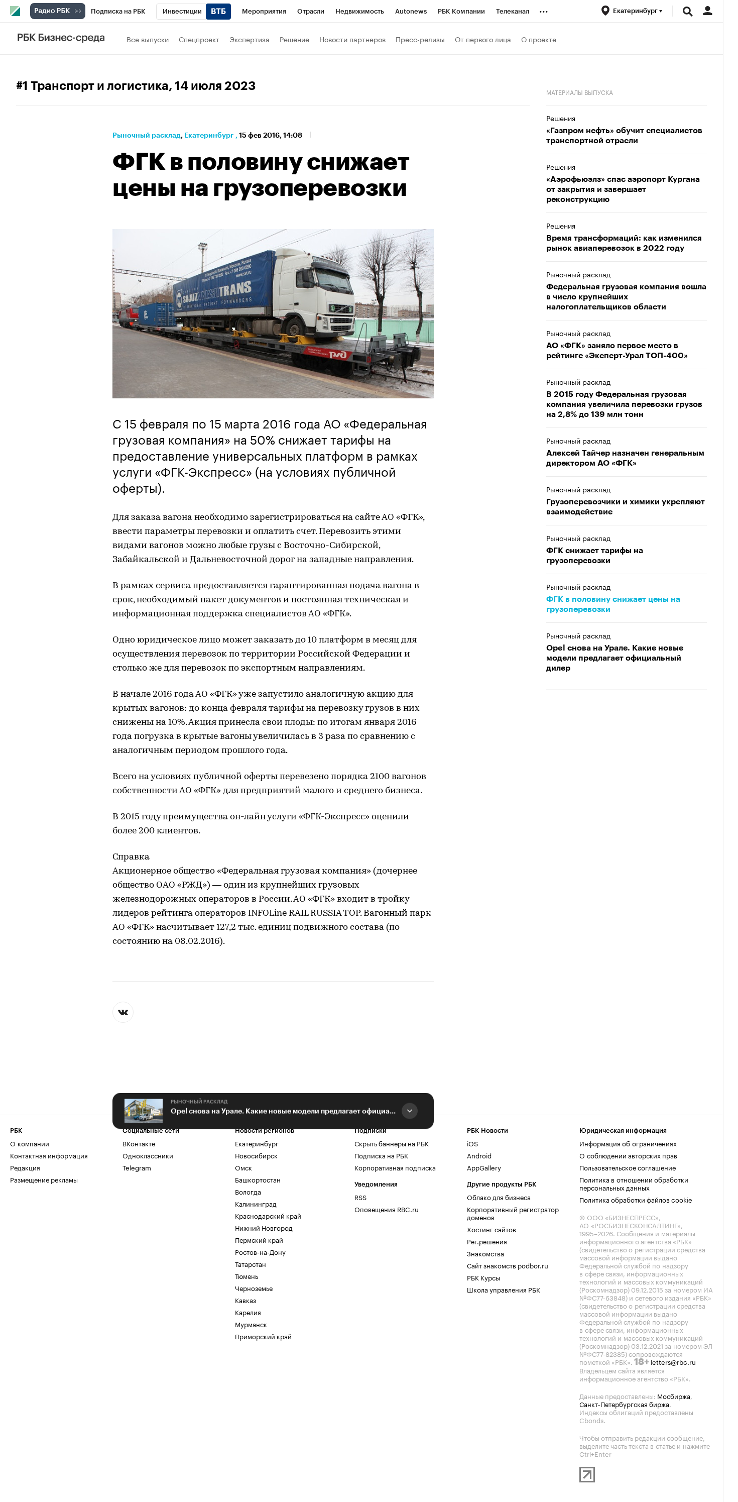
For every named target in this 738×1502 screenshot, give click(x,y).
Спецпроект (199, 38)
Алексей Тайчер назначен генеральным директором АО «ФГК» (625, 458)
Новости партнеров (352, 38)
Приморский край (263, 1336)
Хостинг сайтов (491, 1229)
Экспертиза (249, 38)
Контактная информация (49, 1155)
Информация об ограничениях (628, 1143)
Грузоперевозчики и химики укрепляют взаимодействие (625, 507)
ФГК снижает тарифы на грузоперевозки (594, 556)
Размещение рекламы (44, 1179)
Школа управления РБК (503, 1289)
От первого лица (483, 38)
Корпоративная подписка (395, 1167)
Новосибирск (256, 1155)
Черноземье (254, 1287)
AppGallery (484, 1167)
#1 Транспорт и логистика (92, 86)
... (543, 10)
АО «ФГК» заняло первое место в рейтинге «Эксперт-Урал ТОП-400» (617, 351)
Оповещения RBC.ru (386, 1209)
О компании (29, 1143)
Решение (294, 38)
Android (479, 1155)
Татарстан (250, 1263)
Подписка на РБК (381, 1155)
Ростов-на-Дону (260, 1251)
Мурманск (251, 1324)
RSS (360, 1197)
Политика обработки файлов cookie (635, 1199)
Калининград (256, 1203)
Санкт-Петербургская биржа (624, 1404)
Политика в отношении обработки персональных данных (633, 1183)
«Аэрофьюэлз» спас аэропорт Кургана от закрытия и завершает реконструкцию (623, 189)
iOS (472, 1143)
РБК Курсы (483, 1277)
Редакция (25, 1167)
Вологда (248, 1191)
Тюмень (246, 1275)
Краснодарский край (268, 1215)
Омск (243, 1167)
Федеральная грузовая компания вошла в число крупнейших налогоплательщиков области (626, 297)
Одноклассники (147, 1155)
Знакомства (485, 1253)
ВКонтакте (138, 1143)
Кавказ (245, 1300)
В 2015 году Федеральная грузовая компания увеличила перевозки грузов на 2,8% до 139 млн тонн (624, 404)
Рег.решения (487, 1241)
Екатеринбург (208, 135)
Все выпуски (148, 38)
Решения (560, 118)
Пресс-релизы (420, 38)
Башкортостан (258, 1179)
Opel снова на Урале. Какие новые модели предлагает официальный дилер (284, 1111)
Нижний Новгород (264, 1227)
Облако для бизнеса (499, 1197)
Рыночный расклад (146, 135)
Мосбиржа (673, 1395)
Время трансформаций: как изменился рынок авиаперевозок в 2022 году (624, 243)
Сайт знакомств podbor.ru (507, 1265)
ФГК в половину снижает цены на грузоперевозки (613, 604)
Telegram (136, 1167)
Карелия (248, 1312)
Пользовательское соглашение (627, 1167)
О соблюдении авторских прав (628, 1155)
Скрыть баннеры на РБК (391, 1143)
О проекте (538, 38)
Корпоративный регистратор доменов (513, 1213)
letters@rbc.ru (673, 1361)
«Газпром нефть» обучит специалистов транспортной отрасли (624, 136)
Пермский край (259, 1239)
